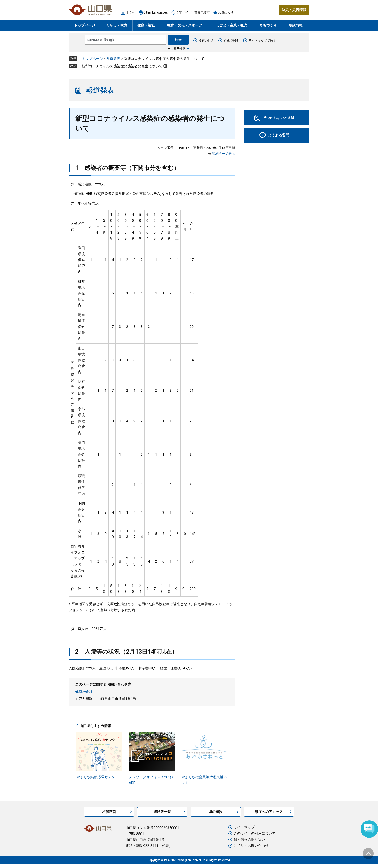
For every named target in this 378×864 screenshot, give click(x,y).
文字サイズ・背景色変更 (193, 12)
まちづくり (268, 25)
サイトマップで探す (262, 40)
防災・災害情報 (294, 10)
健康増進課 (84, 692)
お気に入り (225, 12)
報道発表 (113, 59)
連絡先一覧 (162, 812)
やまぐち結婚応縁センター (97, 777)
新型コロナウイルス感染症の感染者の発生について (122, 66)
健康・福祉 (146, 25)
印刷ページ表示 (223, 154)
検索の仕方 (206, 40)
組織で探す (231, 40)
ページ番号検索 (175, 48)
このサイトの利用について (255, 833)
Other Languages (156, 12)
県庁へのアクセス (269, 812)
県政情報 (296, 25)
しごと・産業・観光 (231, 25)
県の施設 (216, 812)
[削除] (165, 66)
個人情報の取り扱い (249, 839)
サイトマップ (244, 827)
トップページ (84, 25)
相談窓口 (109, 812)
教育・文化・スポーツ (184, 25)
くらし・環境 (116, 25)
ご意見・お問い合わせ (251, 845)
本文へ (130, 12)
